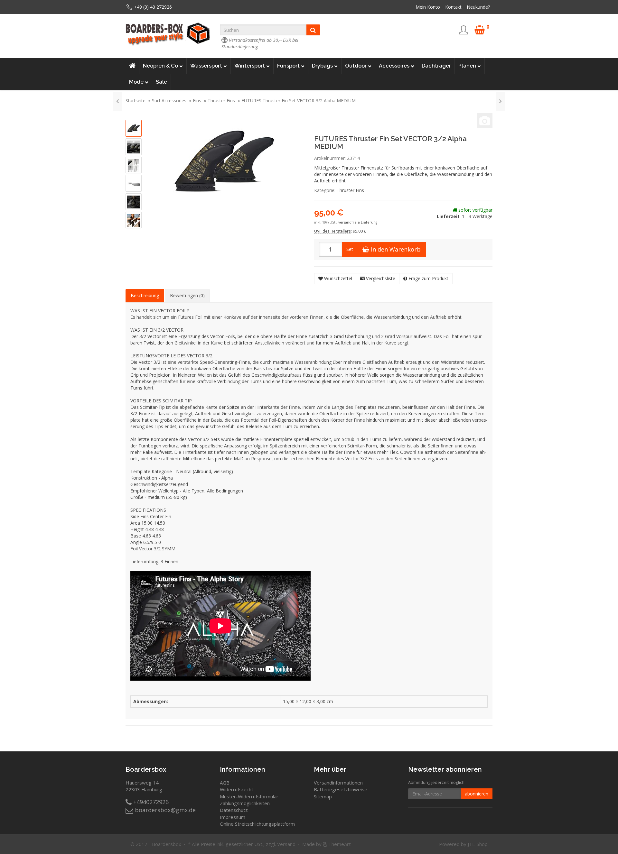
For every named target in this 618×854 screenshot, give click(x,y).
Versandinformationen (338, 782)
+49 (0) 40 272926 (153, 7)
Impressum (232, 817)
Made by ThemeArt (326, 844)
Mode (136, 82)
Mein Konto (428, 7)
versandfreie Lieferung (357, 222)
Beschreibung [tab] (145, 295)
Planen (467, 66)
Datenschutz (234, 810)
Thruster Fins (221, 100)
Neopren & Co (160, 66)
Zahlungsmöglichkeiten (245, 803)
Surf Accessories (169, 100)
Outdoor (356, 66)
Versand (286, 844)
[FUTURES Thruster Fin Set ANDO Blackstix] (500, 101)
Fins (197, 100)
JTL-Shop (478, 844)
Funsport (288, 66)
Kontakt (453, 7)
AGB (224, 782)
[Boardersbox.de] (168, 34)
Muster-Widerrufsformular (249, 796)
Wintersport (249, 66)
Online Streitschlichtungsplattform (257, 824)
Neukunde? (478, 7)
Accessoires (394, 66)
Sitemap (323, 796)
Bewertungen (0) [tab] (187, 295)
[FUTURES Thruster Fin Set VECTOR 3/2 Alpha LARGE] (117, 101)
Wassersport (206, 66)
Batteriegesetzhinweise (340, 789)
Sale (161, 82)
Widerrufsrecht (236, 789)
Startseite (135, 100)
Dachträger (436, 66)
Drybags (322, 66)
